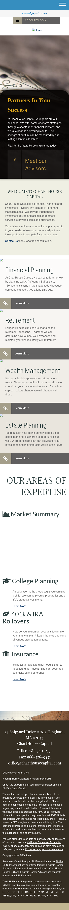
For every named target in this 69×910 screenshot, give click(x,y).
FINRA (59, 861)
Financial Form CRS (18, 772)
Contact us (11, 241)
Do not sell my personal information (44, 849)
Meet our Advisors (36, 164)
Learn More (22, 303)
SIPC (5, 865)
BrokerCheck (19, 788)
